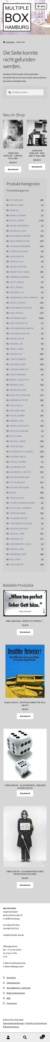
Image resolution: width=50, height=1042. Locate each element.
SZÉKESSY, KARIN (18, 513)
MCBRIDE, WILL (17, 384)
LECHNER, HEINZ (18, 364)
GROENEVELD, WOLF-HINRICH (24, 297)
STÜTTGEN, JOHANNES (21, 508)
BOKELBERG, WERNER (20, 236)
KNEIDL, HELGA (17, 338)
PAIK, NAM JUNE (17, 410)
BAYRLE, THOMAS (18, 215)
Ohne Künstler (16, 405)
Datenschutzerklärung (13, 1023)
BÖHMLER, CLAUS (18, 230)
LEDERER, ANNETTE (19, 369)
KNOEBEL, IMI (16, 343)
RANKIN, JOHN (17, 420)
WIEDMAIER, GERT (18, 554)
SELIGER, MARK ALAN (19, 477)
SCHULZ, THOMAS (18, 461)
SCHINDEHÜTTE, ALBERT (21, 451)
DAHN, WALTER (17, 256)
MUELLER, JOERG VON (20, 395)
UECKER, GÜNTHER (19, 528)
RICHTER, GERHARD (19, 431)
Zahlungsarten (13, 982)
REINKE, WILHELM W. (19, 425)
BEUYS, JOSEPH (17, 220)
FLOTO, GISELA (17, 282)
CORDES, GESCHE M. (19, 251)
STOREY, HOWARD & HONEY (22, 502)
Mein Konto (8, 1037)
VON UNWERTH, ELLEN (20, 544)
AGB (8, 998)
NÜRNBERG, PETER (19, 400)
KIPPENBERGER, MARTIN (21, 328)
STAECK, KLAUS (17, 497)
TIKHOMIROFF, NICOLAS (21, 523)
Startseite (10, 42)
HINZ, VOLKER (16, 313)
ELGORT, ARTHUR (18, 266)
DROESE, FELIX (16, 261)
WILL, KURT (15, 559)
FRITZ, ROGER (16, 287)
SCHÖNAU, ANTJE (18, 456)
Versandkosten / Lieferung (19, 987)
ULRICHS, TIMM (17, 533)
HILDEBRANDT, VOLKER (21, 307)
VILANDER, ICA (16, 538)
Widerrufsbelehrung (16, 993)
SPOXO (13, 492)
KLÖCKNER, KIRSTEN (20, 333)
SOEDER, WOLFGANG (19, 487)
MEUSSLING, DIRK (18, 390)
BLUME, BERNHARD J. (20, 225)
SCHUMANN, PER (17, 467)
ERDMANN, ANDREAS (19, 277)
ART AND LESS (16, 200)
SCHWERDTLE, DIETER (20, 472)
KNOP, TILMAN (16, 349)
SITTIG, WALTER (17, 482)
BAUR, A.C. (14, 210)
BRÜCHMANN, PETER (20, 241)
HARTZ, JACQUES (18, 302)
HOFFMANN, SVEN (18, 318)
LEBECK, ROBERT (18, 359)
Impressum (12, 1003)
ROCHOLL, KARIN (18, 441)
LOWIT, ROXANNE (18, 374)
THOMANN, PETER (18, 518)
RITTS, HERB (16, 436)
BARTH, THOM (16, 205)
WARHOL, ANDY (17, 549)
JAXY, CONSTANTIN (18, 323)
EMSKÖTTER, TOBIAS (20, 272)
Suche (25, 1037)
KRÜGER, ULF (16, 354)
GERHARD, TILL (17, 292)
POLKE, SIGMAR (17, 415)
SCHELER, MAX (16, 446)
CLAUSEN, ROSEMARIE (20, 246)
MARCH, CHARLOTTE (19, 379)
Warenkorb (13, 169)
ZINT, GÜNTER (16, 564)
